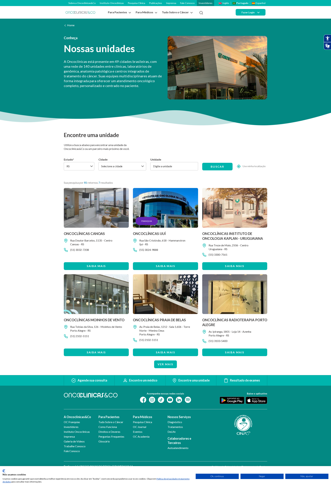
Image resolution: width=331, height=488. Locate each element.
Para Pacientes (108, 417)
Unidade (155, 159)
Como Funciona (107, 426)
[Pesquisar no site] (201, 13)
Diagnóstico (175, 422)
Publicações (155, 3)
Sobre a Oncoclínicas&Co (82, 3)
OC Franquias (72, 422)
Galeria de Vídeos (74, 441)
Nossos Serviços (179, 417)
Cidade (103, 159)
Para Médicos (142, 417)
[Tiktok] (161, 399)
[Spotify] (188, 399)
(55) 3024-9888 (148, 249)
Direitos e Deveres (109, 431)
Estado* (69, 159)
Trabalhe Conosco (75, 446)
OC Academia (141, 436)
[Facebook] (143, 399)
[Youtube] (170, 399)
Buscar (217, 166)
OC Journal (139, 426)
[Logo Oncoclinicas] (80, 12)
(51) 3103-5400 (218, 340)
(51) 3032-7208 (79, 249)
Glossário (104, 441)
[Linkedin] (179, 399)
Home (70, 25)
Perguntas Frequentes (111, 436)
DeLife (171, 431)
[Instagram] (152, 399)
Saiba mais (96, 266)
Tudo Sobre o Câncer (110, 422)
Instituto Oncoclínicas (112, 3)
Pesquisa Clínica (136, 3)
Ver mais (165, 364)
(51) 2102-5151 (79, 336)
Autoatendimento (178, 448)
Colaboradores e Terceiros (179, 441)
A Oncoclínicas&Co (77, 417)
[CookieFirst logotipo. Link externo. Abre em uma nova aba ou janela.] (4, 470)
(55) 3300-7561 (218, 254)
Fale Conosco (187, 3)
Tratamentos (175, 426)
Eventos (137, 431)
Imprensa (171, 3)
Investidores (205, 3)
